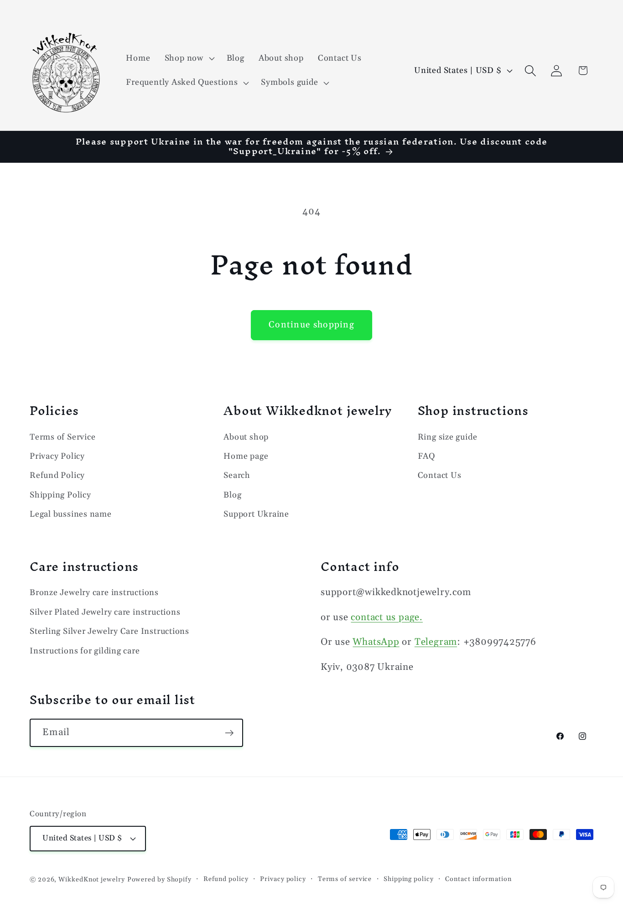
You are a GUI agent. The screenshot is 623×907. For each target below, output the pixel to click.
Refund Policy (57, 475)
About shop (246, 437)
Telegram (436, 642)
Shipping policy (409, 879)
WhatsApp (376, 642)
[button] (188, 58)
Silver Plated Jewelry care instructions (105, 612)
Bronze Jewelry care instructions (94, 592)
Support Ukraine (256, 514)
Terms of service (345, 879)
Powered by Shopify (159, 880)
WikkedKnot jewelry (91, 880)
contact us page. (386, 617)
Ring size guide (448, 437)
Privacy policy (283, 879)
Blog (232, 495)
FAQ (427, 456)
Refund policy (226, 879)
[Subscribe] (229, 733)
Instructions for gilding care (85, 651)
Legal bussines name (71, 514)
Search (236, 475)
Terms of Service (62, 437)
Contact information (478, 879)
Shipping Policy (60, 495)
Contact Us (440, 475)
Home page (245, 456)
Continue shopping (311, 325)
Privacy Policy (57, 456)
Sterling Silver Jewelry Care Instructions (109, 631)
